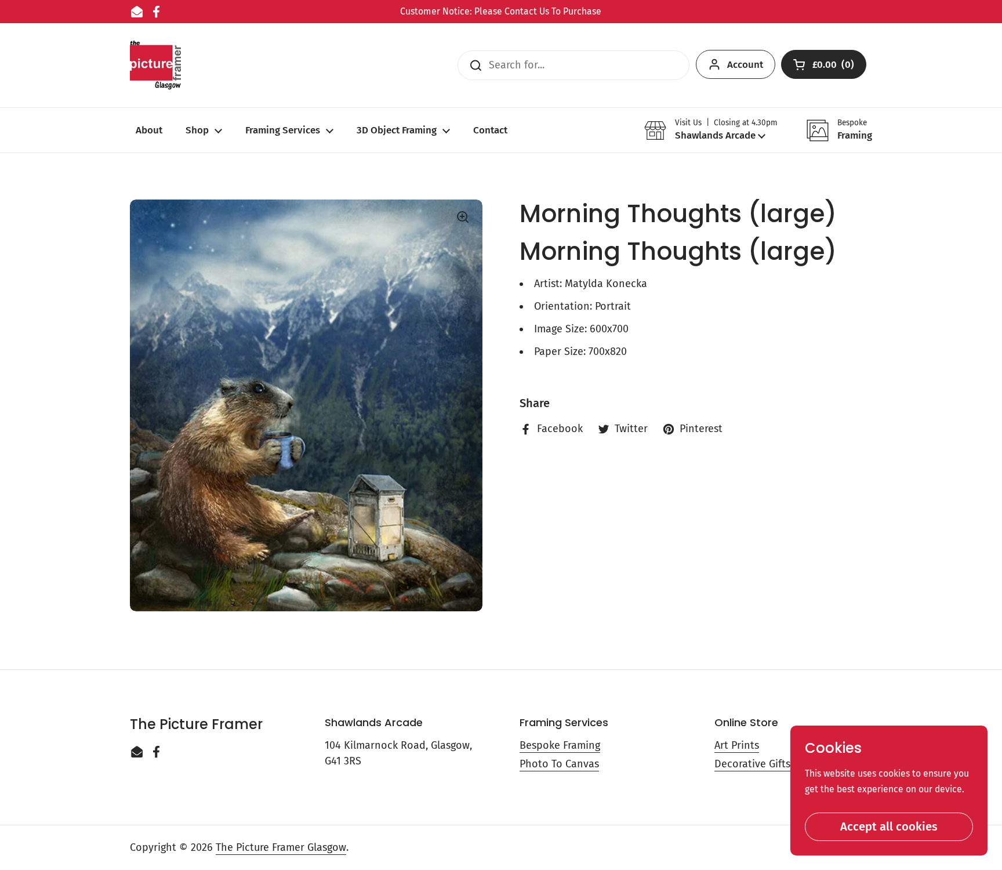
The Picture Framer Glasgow (281, 847)
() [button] (834, 67)
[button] (711, 130)
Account (745, 65)
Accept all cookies (889, 826)
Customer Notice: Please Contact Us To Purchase (500, 11)
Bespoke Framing (560, 745)
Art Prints (736, 745)
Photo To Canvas (559, 763)
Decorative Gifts (752, 763)
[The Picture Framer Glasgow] (155, 65)
